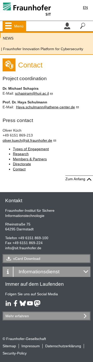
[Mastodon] (37, 305)
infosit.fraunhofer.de (23, 248)
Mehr (17, 316)
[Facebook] (15, 305)
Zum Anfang (75, 179)
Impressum (30, 346)
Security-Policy (15, 353)
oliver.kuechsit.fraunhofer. (27, 140)
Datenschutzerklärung (63, 346)
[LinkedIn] (8, 305)
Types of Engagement (31, 149)
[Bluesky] (23, 305)
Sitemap (9, 346)
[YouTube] (30, 305)
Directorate (22, 164)
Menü (19, 26)
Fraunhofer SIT (0, 35)
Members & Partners (30, 159)
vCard (26, 259)
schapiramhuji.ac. (32, 93)
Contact (19, 169)
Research (21, 154)
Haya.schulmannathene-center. (45, 107)
